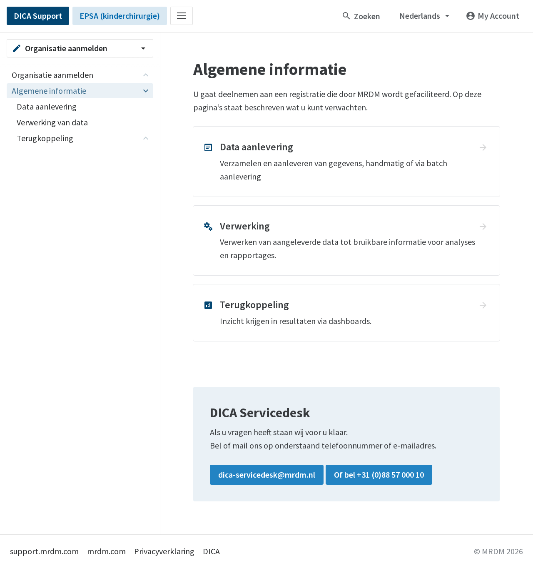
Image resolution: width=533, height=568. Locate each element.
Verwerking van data (52, 122)
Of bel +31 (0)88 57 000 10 (379, 474)
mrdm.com (106, 551)
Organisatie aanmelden (52, 75)
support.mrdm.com (44, 551)
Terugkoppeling (45, 138)
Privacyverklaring (164, 551)
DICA (211, 551)
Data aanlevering (47, 106)
